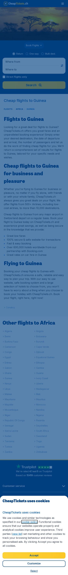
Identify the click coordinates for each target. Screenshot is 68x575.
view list (17, 533)
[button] (34, 570)
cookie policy (29, 521)
